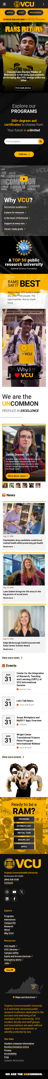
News (11, 495)
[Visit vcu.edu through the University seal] (24, 864)
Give (8, 970)
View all (23, 154)
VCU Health (9, 946)
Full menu (4, 4)
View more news (11, 657)
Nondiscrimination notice (16, 1047)
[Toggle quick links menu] (43, 4)
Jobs (6, 963)
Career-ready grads (13, 229)
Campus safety (11, 953)
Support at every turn (14, 223)
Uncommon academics (15, 207)
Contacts (8, 883)
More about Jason (17, 476)
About (7, 930)
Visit (21, 12)
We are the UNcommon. (24, 1074)
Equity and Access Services (17, 956)
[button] (24, 179)
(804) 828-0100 (11, 879)
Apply (10, 12)
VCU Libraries (10, 949)
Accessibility (10, 1053)
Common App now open (14, 19)
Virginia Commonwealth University (21, 872)
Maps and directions (25, 997)
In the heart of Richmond (16, 218)
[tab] (5, 485)
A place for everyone (14, 212)
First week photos (23, 88)
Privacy (7, 1050)
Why (18, 200)
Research (8, 926)
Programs (35, 12)
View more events (11, 757)
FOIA (6, 1057)
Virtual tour (24, 833)
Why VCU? (9, 933)
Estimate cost (24, 826)
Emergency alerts (12, 960)
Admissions (9, 919)
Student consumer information (19, 1043)
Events (11, 666)
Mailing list (24, 840)
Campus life (10, 923)
